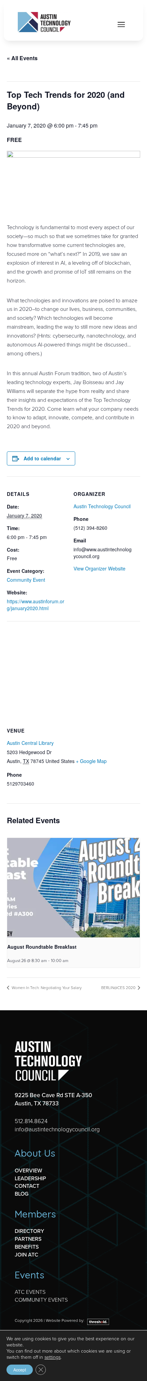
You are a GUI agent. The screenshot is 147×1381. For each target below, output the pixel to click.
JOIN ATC (26, 1254)
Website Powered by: (65, 1320)
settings (52, 1357)
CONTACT (27, 1185)
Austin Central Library (30, 742)
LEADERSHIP (30, 1178)
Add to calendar (42, 458)
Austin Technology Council (102, 506)
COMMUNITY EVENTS (41, 1299)
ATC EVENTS (30, 1291)
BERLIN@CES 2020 (118, 987)
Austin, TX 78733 (37, 1103)
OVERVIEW (28, 1170)
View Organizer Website (99, 568)
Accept (19, 1369)
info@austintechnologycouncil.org (57, 1129)
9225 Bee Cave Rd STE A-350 (53, 1095)
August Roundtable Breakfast (42, 946)
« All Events (22, 58)
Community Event (26, 579)
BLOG (21, 1193)
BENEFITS (27, 1246)
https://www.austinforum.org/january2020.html (35, 604)
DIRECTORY (29, 1231)
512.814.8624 (31, 1121)
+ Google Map (91, 761)
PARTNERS (28, 1238)
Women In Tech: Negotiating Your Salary (46, 987)
